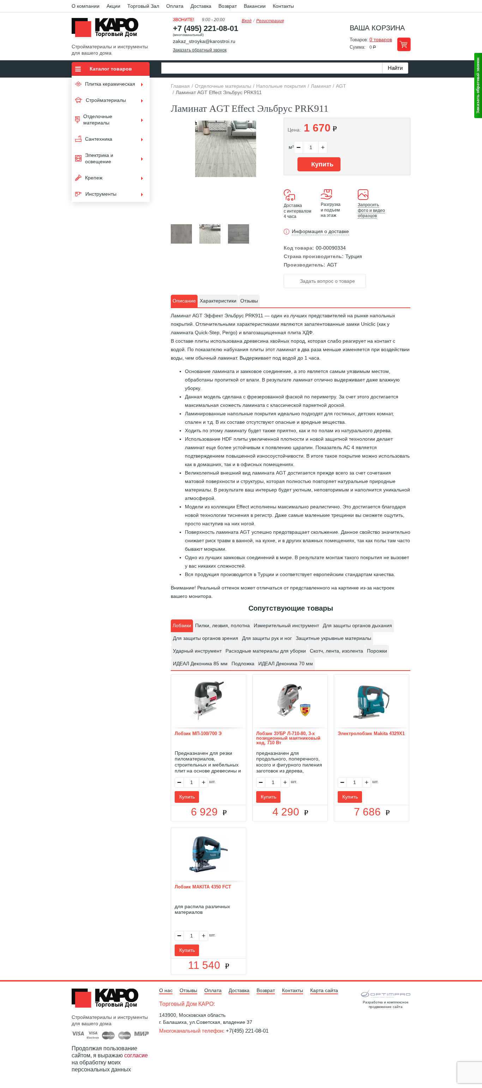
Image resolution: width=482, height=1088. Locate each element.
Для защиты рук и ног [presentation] (267, 638)
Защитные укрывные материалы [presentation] (333, 638)
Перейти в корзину (404, 44)
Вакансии (255, 6)
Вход (247, 20)
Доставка (201, 6)
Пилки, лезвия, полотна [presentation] (222, 625)
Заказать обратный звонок (200, 50)
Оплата (174, 6)
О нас (166, 990)
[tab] (184, 301)
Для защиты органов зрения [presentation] (205, 638)
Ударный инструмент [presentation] (197, 651)
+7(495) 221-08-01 (247, 1031)
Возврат (227, 6)
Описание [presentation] (184, 301)
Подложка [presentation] (242, 663)
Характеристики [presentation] (218, 301)
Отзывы (188, 990)
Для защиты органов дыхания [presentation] (357, 625)
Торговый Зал (143, 6)
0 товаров (380, 39)
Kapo (108, 29)
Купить (321, 164)
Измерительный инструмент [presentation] (286, 625)
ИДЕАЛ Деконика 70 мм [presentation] (285, 663)
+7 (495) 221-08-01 (205, 28)
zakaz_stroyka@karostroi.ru (204, 41)
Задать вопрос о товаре (327, 281)
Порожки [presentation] (377, 651)
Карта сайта (324, 990)
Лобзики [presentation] (182, 625)
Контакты (283, 6)
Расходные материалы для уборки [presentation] (265, 651)
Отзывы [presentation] (249, 301)
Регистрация (270, 20)
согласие (136, 1055)
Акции (113, 6)
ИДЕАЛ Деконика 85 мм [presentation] (200, 663)
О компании (86, 6)
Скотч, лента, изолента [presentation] (336, 651)
